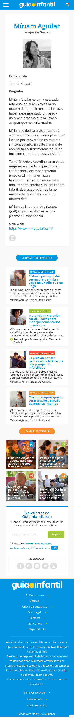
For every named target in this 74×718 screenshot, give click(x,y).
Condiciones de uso (19, 547)
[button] (10, 7)
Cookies (35, 601)
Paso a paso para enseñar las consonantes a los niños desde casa (52, 462)
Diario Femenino (37, 705)
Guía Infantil (34, 699)
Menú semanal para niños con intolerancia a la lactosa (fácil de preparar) (19, 492)
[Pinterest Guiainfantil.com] (28, 566)
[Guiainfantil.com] (37, 7)
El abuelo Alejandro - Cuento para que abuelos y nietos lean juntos (21, 462)
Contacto (34, 618)
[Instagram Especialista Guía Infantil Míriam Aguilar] (12, 238)
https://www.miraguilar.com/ (31, 228)
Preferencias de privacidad (38, 543)
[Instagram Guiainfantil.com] (37, 566)
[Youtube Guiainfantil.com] (53, 566)
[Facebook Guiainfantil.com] (20, 566)
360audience (48, 713)
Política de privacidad (34, 606)
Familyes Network (34, 692)
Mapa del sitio (36, 629)
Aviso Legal (34, 612)
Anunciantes (34, 623)
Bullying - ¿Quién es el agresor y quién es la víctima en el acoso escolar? (53, 493)
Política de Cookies (40, 547)
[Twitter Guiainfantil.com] (45, 566)
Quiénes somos (35, 595)
